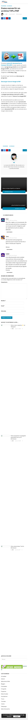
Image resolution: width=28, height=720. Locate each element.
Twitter (3, 704)
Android (3, 679)
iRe (6, 14)
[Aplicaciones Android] (23, 666)
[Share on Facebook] (2, 18)
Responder (9, 232)
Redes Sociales (4, 694)
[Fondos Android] (24, 666)
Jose (7, 236)
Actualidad (3, 676)
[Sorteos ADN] (1, 669)
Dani (7, 219)
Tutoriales (9, 5)
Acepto (16, 716)
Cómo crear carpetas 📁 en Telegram (18, 326)
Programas (3, 5)
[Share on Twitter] (5, 18)
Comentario (4, 282)
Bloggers (3, 684)
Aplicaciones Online (5, 681)
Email (3, 306)
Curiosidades (4, 686)
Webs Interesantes (5, 709)
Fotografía (3, 689)
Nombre (3, 300)
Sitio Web (3, 311)
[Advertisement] (14, 36)
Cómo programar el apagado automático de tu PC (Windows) (18, 437)
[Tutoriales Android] (26, 666)
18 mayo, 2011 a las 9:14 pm (11, 237)
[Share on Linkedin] (9, 18)
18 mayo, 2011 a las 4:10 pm (11, 220)
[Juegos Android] (12, 666)
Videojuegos (4, 706)
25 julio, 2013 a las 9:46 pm (11, 255)
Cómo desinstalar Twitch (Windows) (17, 547)
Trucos (2, 699)
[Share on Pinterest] (7, 18)
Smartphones (4, 696)
